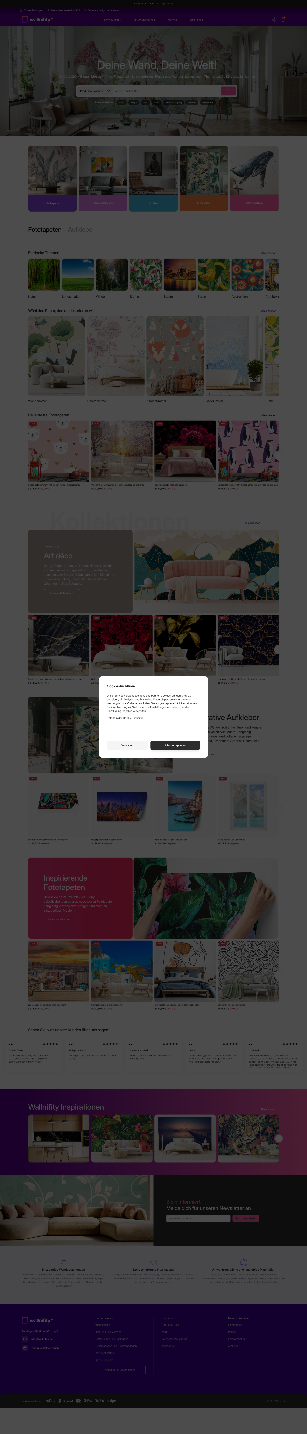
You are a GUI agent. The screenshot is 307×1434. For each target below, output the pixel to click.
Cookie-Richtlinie (133, 718)
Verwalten (127, 745)
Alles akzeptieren (175, 745)
